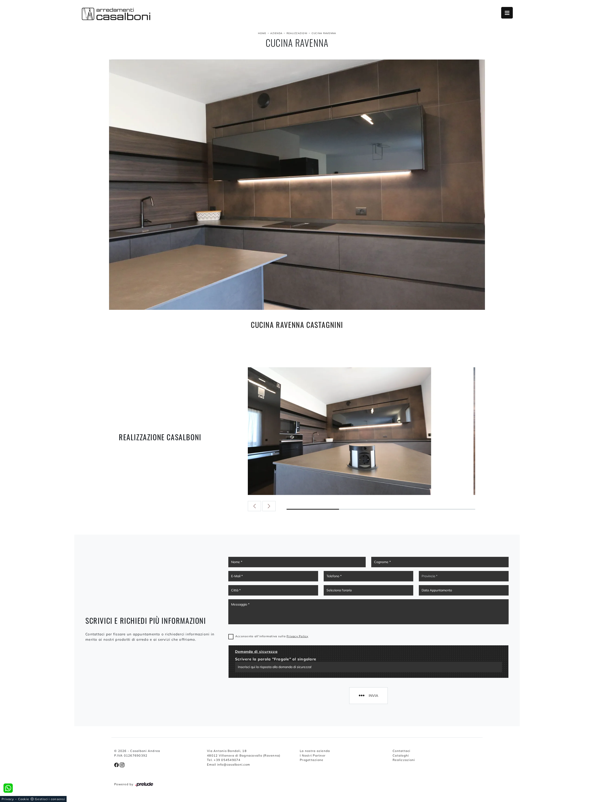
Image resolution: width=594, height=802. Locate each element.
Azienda (276, 33)
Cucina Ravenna (324, 33)
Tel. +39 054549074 (224, 760)
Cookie (23, 799)
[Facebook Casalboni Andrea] (117, 764)
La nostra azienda (315, 751)
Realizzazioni (297, 33)
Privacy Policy (297, 636)
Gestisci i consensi (50, 799)
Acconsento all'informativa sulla (271, 636)
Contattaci (401, 751)
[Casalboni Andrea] (116, 14)
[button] (254, 506)
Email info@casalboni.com (228, 764)
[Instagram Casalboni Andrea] (122, 764)
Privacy (8, 799)
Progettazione (311, 760)
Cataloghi (401, 755)
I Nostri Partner (313, 755)
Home (262, 33)
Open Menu (507, 13)
